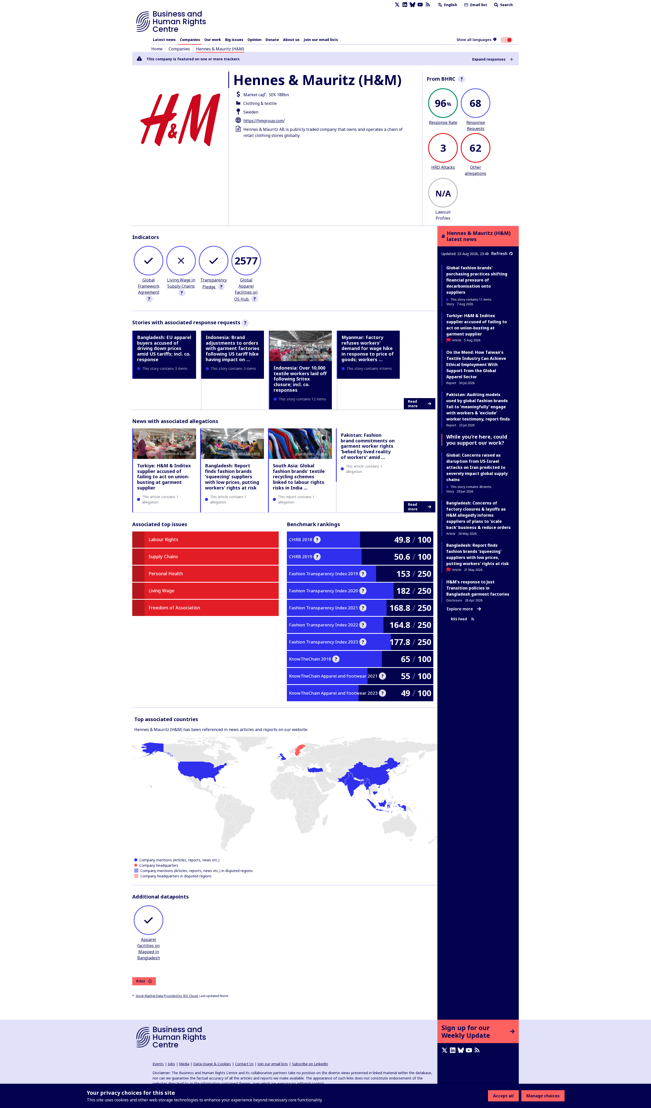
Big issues (234, 39)
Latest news (164, 39)
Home (156, 49)
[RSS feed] (428, 4)
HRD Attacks (443, 167)
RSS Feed (459, 618)
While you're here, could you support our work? (476, 439)
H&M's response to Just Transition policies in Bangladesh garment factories (477, 588)
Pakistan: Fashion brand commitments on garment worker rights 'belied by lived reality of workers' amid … (368, 446)
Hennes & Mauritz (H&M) (220, 49)
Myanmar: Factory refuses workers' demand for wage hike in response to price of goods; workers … (368, 348)
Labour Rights (163, 539)
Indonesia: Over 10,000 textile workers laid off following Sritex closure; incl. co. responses (300, 379)
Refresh (499, 253)
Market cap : (255, 94)
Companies (190, 39)
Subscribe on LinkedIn (310, 1063)
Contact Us (244, 1063)
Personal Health (166, 573)
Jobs (171, 1063)
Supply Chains (163, 556)
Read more (413, 403)
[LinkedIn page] (405, 4)
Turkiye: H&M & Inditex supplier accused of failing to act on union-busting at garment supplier (164, 476)
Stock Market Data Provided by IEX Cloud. (167, 995)
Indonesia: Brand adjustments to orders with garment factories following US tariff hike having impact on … (232, 348)
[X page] (397, 4)
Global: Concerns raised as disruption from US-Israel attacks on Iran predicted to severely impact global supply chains (477, 467)
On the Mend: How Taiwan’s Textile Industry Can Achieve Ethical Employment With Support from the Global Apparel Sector (476, 364)
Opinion (254, 39)
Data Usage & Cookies (212, 1063)
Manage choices (542, 1096)
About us (291, 39)
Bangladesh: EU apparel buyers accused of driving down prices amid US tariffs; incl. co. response (164, 348)
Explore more (460, 609)
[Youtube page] (420, 4)
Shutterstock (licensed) (311, 356)
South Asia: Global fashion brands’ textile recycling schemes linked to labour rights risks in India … (299, 476)
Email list (478, 4)
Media (184, 1063)
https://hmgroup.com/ (264, 120)
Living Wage (161, 590)
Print (140, 981)
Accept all (503, 1096)
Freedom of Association (174, 608)
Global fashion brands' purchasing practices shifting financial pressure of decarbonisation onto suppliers (476, 280)
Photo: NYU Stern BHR (244, 454)
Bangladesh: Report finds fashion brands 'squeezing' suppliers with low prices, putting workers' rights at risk (232, 476)
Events (158, 1063)
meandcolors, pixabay (311, 454)
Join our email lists (321, 39)
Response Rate (443, 122)
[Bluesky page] (412, 4)
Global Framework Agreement (148, 286)
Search (506, 4)
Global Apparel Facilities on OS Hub (246, 289)
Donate (272, 39)
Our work (212, 39)
